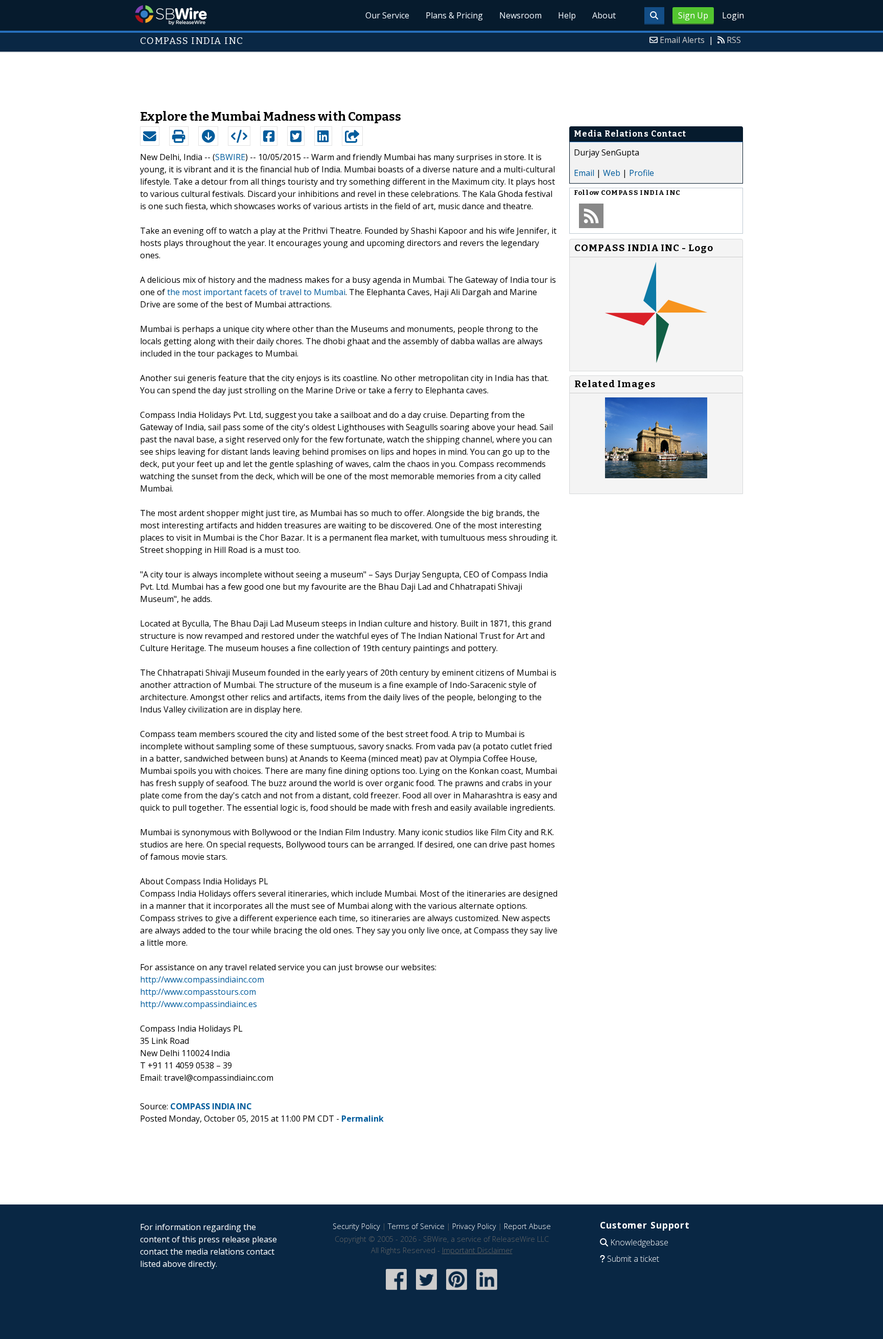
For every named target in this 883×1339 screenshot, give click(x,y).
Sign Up (693, 15)
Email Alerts (682, 40)
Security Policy (356, 1226)
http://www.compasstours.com (198, 991)
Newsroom (520, 15)
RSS (734, 40)
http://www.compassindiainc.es (198, 1004)
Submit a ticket (633, 1258)
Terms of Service (416, 1226)
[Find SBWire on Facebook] (396, 1291)
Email (584, 172)
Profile (641, 172)
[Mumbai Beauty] (656, 475)
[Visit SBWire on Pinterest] (457, 1291)
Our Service (387, 15)
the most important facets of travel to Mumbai (256, 292)
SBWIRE (230, 157)
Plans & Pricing (454, 15)
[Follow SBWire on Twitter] (426, 1291)
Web (611, 172)
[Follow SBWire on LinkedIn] (487, 1291)
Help (567, 15)
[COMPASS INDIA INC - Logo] (656, 360)
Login (733, 15)
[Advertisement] (441, 76)
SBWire (171, 15)
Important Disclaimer (477, 1250)
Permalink (362, 1118)
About (604, 15)
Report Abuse (527, 1226)
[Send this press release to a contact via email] (150, 136)
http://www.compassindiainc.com (202, 979)
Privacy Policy (474, 1226)
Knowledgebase (639, 1242)
